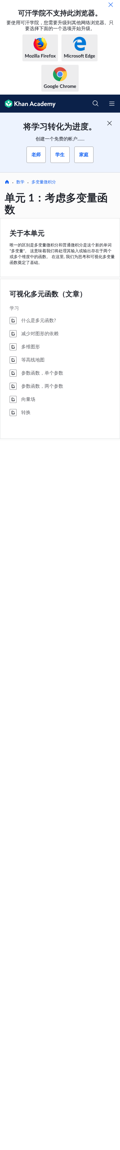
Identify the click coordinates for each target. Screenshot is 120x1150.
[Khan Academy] (28, 103)
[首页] (7, 182)
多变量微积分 (43, 182)
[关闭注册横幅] (109, 123)
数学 (20, 182)
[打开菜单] (111, 103)
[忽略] (110, 4)
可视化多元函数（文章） (48, 294)
